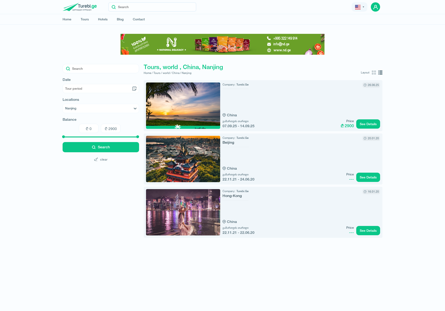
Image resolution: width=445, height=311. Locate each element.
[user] (375, 7)
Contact (139, 19)
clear (104, 159)
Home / (148, 73)
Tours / (157, 73)
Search (104, 147)
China (232, 115)
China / (176, 73)
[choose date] (134, 88)
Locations (71, 100)
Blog (120, 19)
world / (167, 73)
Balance (69, 119)
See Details (368, 124)
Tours (85, 19)
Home (67, 19)
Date (67, 80)
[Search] (114, 7)
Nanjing (186, 73)
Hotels (103, 19)
